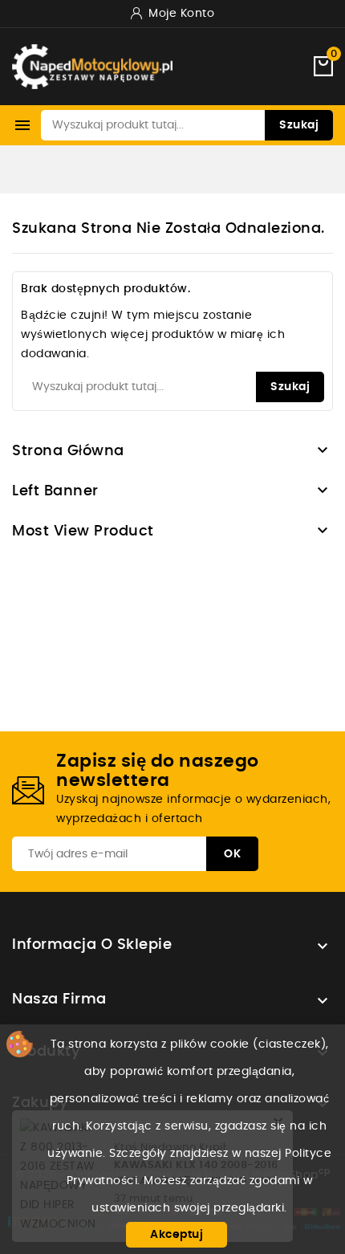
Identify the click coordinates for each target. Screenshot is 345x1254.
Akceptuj (176, 1234)
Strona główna (68, 451)
